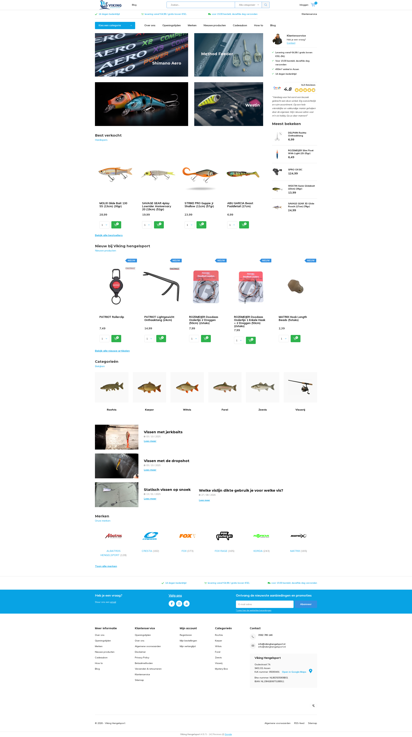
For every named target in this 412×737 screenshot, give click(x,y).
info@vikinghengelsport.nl (271, 644)
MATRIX (298, 550)
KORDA (261, 550)
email (113, 602)
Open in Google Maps (294, 671)
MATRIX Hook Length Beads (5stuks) (293, 318)
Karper (149, 409)
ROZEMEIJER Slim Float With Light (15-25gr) (301, 152)
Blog (134, 5)
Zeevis (262, 409)
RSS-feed (299, 723)
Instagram (179, 604)
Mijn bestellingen (188, 640)
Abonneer (306, 604)
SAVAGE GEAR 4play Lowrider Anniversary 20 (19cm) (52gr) (156, 206)
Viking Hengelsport (115, 723)
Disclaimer (140, 651)
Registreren (186, 635)
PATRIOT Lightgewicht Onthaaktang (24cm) (159, 318)
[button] (100, 71)
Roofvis (112, 409)
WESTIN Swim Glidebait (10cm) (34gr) (301, 187)
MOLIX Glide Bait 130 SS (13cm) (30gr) (113, 204)
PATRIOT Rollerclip (111, 317)
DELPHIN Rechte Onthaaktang (297, 134)
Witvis (187, 409)
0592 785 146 (265, 635)
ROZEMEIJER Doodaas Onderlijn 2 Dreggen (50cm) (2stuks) (203, 320)
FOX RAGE (224, 550)
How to (258, 25)
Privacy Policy (142, 657)
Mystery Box (221, 668)
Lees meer (150, 441)
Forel (225, 409)
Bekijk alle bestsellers (109, 235)
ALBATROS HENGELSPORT (113, 553)
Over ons (149, 25)
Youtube (186, 604)
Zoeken (266, 5)
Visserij (300, 409)
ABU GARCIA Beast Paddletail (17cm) (240, 204)
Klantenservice (309, 14)
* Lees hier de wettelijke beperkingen (253, 610)
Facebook (172, 604)
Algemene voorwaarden (148, 646)
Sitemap (139, 680)
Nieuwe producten (215, 25)
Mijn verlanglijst (188, 646)
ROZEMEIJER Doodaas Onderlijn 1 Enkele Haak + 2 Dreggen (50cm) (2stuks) (249, 321)
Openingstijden (171, 25)
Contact (291, 43)
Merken (192, 25)
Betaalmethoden (144, 663)
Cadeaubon (240, 25)
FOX (188, 550)
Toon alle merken (106, 566)
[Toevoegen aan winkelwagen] (116, 224)
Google (228, 734)
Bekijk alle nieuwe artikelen (112, 350)
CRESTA (150, 550)
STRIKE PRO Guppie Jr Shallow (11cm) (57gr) (199, 204)
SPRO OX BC (295, 169)
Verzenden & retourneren (148, 668)
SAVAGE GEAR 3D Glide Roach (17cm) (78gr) (301, 205)
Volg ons (175, 595)
